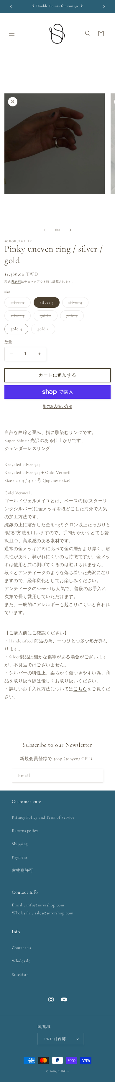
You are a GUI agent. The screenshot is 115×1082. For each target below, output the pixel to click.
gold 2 (47, 317)
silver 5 (20, 317)
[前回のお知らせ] (10, 6)
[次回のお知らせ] (104, 6)
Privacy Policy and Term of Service (43, 817)
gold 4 (16, 328)
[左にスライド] (44, 230)
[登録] (96, 776)
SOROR (63, 1071)
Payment (19, 857)
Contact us (21, 947)
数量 (8, 342)
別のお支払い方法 (57, 406)
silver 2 (20, 303)
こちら (80, 688)
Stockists (20, 974)
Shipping (20, 843)
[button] (11, 33)
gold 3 (74, 317)
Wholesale (21, 960)
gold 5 (45, 330)
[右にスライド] (70, 230)
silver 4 (77, 303)
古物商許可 (22, 870)
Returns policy (25, 830)
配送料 (16, 282)
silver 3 (46, 302)
